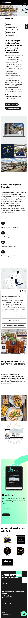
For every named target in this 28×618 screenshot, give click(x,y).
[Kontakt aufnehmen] (24, 613)
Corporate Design (11, 30)
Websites (8, 24)
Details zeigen (19, 316)
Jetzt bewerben (7, 584)
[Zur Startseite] (6, 2)
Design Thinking (10, 35)
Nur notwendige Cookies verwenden (14, 325)
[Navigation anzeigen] (25, 2)
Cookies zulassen (14, 320)
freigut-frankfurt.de (12, 104)
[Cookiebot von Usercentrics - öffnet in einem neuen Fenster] (20, 291)
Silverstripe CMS (10, 27)
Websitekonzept (11, 32)
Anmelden (6, 515)
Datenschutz (6, 615)
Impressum (17, 613)
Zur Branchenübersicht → (13, 108)
